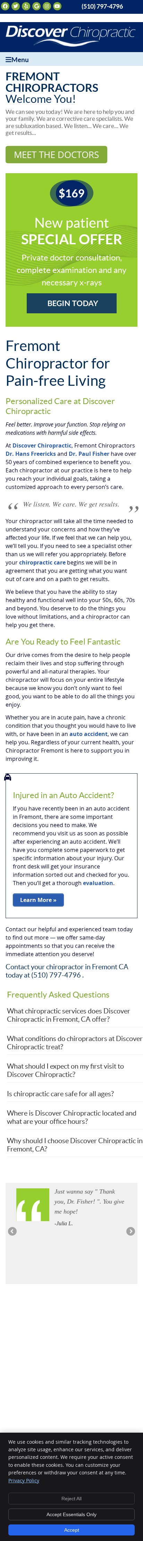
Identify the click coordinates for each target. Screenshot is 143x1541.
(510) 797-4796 (102, 6)
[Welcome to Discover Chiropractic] (70, 44)
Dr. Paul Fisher (89, 454)
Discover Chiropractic (42, 445)
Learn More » (38, 900)
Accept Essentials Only (71, 1514)
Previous (13, 1232)
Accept (71, 1530)
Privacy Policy (23, 1480)
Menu (20, 59)
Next (130, 1232)
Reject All (71, 1498)
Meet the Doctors (56, 154)
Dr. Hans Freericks (31, 454)
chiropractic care (42, 562)
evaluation (98, 883)
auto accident (88, 734)
